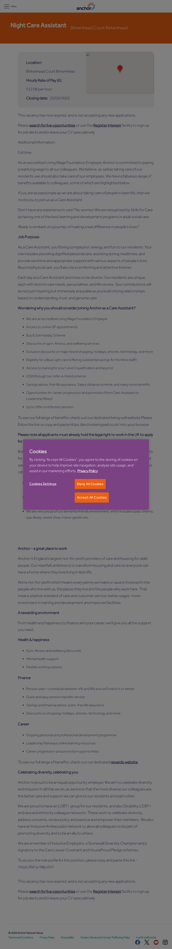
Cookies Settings (42, 484)
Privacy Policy (87, 471)
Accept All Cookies (92, 497)
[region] (86, 474)
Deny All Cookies (90, 484)
